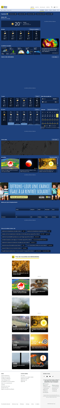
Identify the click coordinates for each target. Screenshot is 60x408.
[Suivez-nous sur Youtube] (50, 376)
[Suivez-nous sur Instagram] (47, 376)
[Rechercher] (51, 7)
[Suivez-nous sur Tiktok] (52, 376)
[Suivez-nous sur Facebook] (44, 376)
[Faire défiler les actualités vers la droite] (58, 165)
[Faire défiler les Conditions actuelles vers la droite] (40, 51)
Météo (5, 10)
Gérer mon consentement (6, 383)
